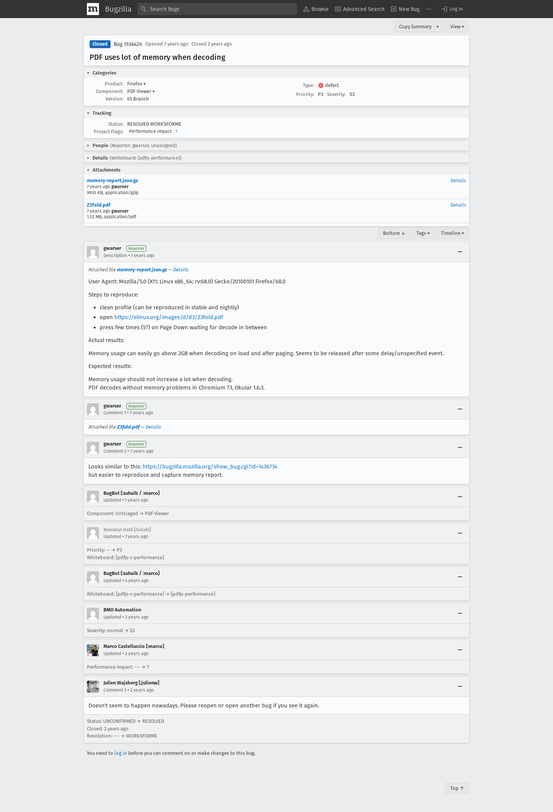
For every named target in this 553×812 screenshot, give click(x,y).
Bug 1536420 (128, 44)
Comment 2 (114, 451)
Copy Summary (415, 26)
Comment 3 (114, 690)
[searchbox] (217, 9)
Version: (114, 99)
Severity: (336, 94)
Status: (115, 124)
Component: (109, 91)
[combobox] (217, 9)
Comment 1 (114, 412)
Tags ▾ (423, 233)
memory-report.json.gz (112, 180)
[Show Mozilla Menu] (93, 9)
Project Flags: (108, 131)
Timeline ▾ (452, 233)
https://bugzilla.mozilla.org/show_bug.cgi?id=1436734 (210, 466)
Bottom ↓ (394, 233)
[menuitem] (316, 9)
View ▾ (457, 26)
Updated (112, 500)
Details (458, 180)
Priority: (305, 94)
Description (115, 255)
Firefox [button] (136, 84)
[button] (452, 9)
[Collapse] (460, 252)
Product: (114, 84)
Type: (308, 85)
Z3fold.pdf (99, 205)
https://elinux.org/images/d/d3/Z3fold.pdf (168, 317)
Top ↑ (457, 788)
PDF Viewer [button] (141, 91)
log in (120, 753)
